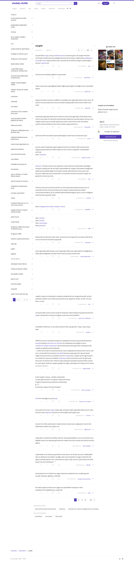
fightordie (87, 429)
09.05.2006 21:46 (78, 127)
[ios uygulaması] (70, 8)
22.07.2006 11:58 (76, 368)
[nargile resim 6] (119, 65)
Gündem (22, 9)
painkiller (88, 209)
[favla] (53, 66)
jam (89, 179)
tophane (44, 63)
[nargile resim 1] (102, 55)
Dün (30, 9)
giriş (99, 3)
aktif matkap (87, 446)
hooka (41, 220)
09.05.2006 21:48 (81, 138)
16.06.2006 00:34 (74, 256)
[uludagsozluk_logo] (20, 3)
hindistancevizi (59, 55)
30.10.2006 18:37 (71, 479)
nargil (46, 55)
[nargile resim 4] (102, 65)
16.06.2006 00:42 (82, 304)
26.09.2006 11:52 (80, 465)
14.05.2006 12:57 (80, 198)
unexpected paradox (84, 479)
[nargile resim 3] (119, 55)
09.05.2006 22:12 (82, 179)
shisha (44, 60)
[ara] (75, 3)
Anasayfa (14, 551)
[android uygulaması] (67, 8)
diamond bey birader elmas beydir (45, 509)
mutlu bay (62, 509)
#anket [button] (43, 9)
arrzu (89, 138)
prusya (37, 343)
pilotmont (87, 91)
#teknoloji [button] (61, 9)
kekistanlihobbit (86, 256)
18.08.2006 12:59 (73, 401)
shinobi (88, 465)
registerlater (86, 368)
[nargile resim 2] (110, 55)
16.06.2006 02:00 (72, 318)
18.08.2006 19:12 (76, 446)
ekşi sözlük (58, 516)
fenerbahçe (38, 516)
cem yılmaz (48, 516)
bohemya (62, 358)
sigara (53, 410)
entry (38, 50)
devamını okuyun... (42, 366)
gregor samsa (86, 157)
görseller (109, 47)
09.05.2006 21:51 (76, 157)
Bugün (15, 9)
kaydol (106, 3)
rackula (88, 198)
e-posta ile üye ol (110, 137)
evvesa (88, 415)
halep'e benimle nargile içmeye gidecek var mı (108, 110)
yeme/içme (22, 551)
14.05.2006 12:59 (81, 228)
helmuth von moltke (54, 343)
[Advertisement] (78, 26)
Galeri (36, 9)
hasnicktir (87, 127)
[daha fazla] (114, 3)
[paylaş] (59, 66)
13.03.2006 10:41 (78, 77)
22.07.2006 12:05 (75, 390)
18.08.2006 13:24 (80, 415)
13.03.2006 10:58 (78, 91)
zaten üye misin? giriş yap (110, 140)
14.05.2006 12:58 (79, 209)
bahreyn (38, 166)
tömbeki (60, 353)
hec (89, 66)
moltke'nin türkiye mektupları (46, 346)
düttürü (88, 332)
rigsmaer (88, 108)
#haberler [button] (52, 9)
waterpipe (43, 223)
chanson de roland (85, 401)
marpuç (68, 356)
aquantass (87, 77)
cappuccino (49, 412)
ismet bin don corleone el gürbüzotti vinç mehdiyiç (83, 509)
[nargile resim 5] (110, 65)
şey (36, 315)
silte (89, 493)
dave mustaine (86, 390)
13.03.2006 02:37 (82, 66)
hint (36, 398)
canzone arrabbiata (84, 318)
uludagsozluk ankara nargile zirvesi (51, 206)
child (89, 228)
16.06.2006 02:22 (80, 332)
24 (88, 50)
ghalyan (42, 225)
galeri (49, 50)
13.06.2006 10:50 (79, 242)
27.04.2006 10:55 (79, 108)
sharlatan (88, 242)
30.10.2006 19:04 (82, 493)
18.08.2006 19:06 (78, 429)
